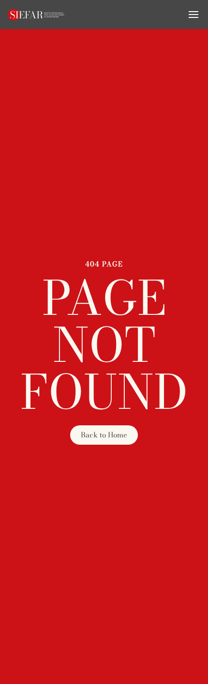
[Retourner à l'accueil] (36, 14)
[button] (193, 14)
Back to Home (104, 434)
